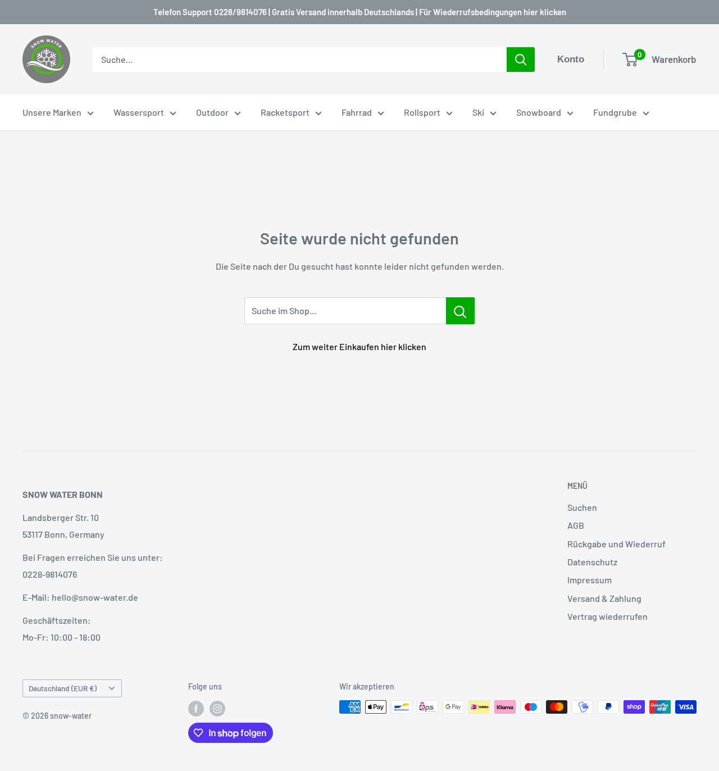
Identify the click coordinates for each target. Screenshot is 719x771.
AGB (575, 525)
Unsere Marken (51, 112)
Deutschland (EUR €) (63, 688)
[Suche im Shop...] (460, 310)
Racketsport (285, 112)
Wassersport (138, 112)
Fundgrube (615, 112)
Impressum (589, 579)
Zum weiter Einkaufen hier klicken (359, 346)
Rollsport (422, 112)
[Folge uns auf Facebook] (196, 708)
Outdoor (212, 112)
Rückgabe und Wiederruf (616, 543)
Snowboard (538, 112)
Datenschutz (592, 561)
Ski (478, 112)
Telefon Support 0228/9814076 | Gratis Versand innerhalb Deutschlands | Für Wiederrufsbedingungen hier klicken (359, 12)
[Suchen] (521, 59)
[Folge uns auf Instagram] (217, 708)
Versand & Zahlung (604, 598)
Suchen (582, 507)
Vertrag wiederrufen (607, 616)
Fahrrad (357, 112)
